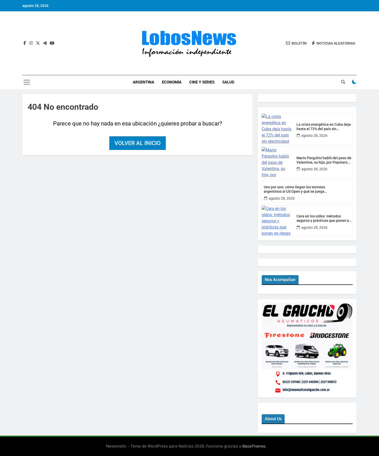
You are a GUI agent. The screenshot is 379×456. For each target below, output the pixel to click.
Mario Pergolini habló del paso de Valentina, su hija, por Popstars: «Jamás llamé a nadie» (323, 160)
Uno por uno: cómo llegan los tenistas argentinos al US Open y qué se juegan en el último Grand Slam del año (295, 189)
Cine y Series (202, 82)
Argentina (143, 82)
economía (172, 82)
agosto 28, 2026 (314, 135)
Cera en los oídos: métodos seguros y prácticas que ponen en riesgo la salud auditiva (323, 218)
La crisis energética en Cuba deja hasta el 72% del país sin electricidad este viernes (323, 126)
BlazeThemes (254, 446)
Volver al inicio (137, 143)
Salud (228, 82)
